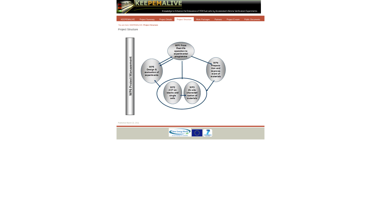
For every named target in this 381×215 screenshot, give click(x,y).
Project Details (165, 19)
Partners (218, 19)
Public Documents (252, 19)
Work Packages (203, 19)
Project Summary (147, 19)
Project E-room (233, 19)
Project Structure (184, 19)
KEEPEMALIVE (128, 19)
